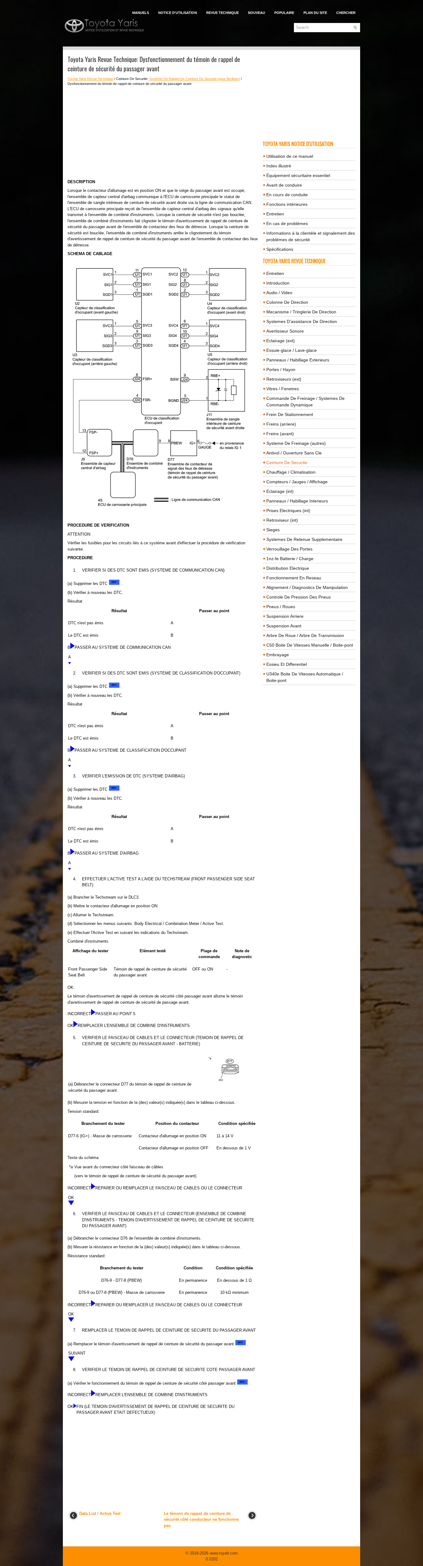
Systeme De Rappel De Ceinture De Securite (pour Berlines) (194, 79)
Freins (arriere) (281, 424)
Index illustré (278, 165)
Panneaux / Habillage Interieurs (297, 500)
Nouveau (256, 13)
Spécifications (279, 249)
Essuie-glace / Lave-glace (291, 350)
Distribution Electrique (287, 568)
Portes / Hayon (280, 369)
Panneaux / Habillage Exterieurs (297, 359)
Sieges (273, 529)
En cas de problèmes (287, 223)
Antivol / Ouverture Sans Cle (294, 452)
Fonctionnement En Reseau (293, 577)
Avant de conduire (284, 185)
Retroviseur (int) (282, 520)
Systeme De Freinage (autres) (296, 443)
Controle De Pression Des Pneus (298, 597)
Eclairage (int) (280, 491)
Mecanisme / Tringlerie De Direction (301, 311)
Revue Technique (222, 13)
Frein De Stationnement (289, 414)
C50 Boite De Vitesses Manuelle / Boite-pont (309, 645)
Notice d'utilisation (177, 13)
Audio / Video (279, 292)
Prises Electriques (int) (288, 510)
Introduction (278, 283)
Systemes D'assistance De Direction (301, 321)
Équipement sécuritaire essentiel (298, 175)
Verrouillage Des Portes (289, 548)
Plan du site (315, 13)
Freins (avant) (280, 433)
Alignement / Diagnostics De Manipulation (307, 587)
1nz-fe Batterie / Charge (289, 558)
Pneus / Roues (280, 606)
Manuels (140, 13)
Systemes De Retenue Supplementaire (304, 539)
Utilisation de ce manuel (289, 156)
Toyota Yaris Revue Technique (90, 79)
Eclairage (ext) (280, 340)
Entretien (275, 213)
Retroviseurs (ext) (283, 379)
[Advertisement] (163, 132)
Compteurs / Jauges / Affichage (297, 481)
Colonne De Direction (287, 302)
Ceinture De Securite (286, 462)
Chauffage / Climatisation (291, 472)
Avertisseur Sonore (285, 331)
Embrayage (277, 654)
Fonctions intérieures (286, 204)
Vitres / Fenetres (282, 388)
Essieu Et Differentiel (286, 664)
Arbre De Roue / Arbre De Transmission (305, 635)
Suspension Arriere (284, 616)
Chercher (345, 13)
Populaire (284, 13)
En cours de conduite (287, 194)
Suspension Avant (283, 625)
